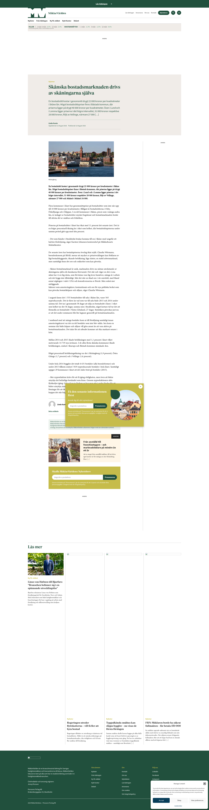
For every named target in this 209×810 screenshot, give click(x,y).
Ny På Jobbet (55, 21)
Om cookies (126, 790)
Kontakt (153, 13)
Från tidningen (41, 21)
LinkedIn (155, 772)
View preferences (197, 800)
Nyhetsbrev (164, 13)
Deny (179, 800)
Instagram (155, 779)
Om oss (147, 13)
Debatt (76, 21)
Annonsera (139, 13)
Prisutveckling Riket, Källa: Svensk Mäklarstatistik (41, 28)
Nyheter (31, 21)
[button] (205, 784)
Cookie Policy (178, 806)
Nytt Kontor (66, 21)
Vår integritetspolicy (129, 794)
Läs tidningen (129, 13)
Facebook (155, 775)
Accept (161, 800)
